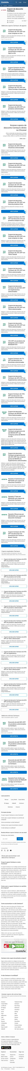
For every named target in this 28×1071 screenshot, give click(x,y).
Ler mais (24, 20)
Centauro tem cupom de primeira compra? (12, 825)
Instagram (21, 1056)
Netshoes (10, 807)
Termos (12, 1069)
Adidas (3, 1025)
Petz (2, 1013)
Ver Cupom (18, 42)
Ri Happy (6, 803)
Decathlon (17, 1021)
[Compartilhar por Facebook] (2, 850)
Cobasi (16, 1023)
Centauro (21, 803)
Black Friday (4, 1056)
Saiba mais (22, 138)
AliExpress (3, 1015)
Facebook (21, 1054)
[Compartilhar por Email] (10, 850)
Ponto (2, 1009)
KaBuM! (14, 803)
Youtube (21, 1058)
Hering (16, 1011)
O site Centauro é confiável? (8, 827)
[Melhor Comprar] (8, 2)
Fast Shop (17, 1005)
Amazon (18, 807)
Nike (16, 1013)
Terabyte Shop (18, 1001)
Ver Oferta (14, 736)
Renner (6, 799)
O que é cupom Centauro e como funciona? (12, 815)
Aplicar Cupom (14, 570)
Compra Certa (18, 1025)
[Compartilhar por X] (5, 850)
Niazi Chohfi (4, 1027)
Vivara (2, 1019)
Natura (16, 1017)
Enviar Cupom (4, 1058)
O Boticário (4, 1023)
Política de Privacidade (13, 844)
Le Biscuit (3, 1005)
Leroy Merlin (14, 799)
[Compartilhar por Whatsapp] (7, 850)
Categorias (12, 1058)
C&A (2, 1017)
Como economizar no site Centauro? (10, 822)
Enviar (20, 838)
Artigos (3, 1054)
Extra (2, 1011)
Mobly (16, 1019)
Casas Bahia (21, 799)
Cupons (5, 5)
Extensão (12, 1062)
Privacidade (7, 1069)
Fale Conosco (4, 1060)
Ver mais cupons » (19, 1029)
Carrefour (17, 1009)
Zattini (16, 1015)
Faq (2, 1069)
